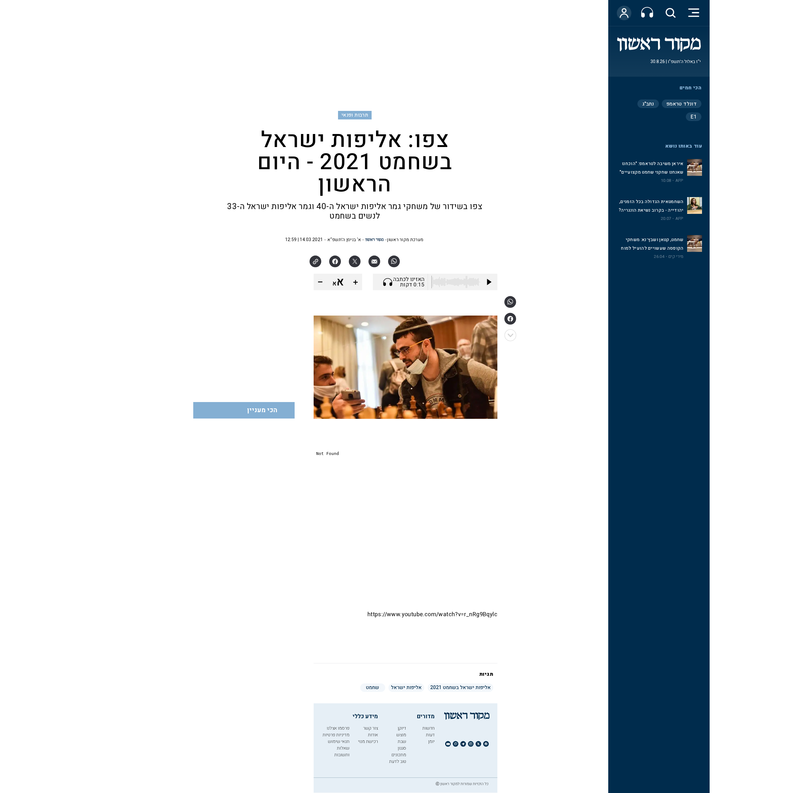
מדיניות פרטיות (335, 735)
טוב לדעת (397, 761)
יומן (431, 741)
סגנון (402, 748)
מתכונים (399, 754)
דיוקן (402, 728)
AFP (679, 180)
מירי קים (675, 256)
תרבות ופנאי (355, 115)
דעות (430, 735)
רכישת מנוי (368, 741)
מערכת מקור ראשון (405, 239)
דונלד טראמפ (682, 104)
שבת (402, 741)
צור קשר (370, 728)
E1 (694, 117)
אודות (373, 735)
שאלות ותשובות (341, 751)
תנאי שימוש (338, 741)
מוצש (401, 735)
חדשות (428, 728)
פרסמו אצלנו (338, 728)
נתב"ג (648, 104)
